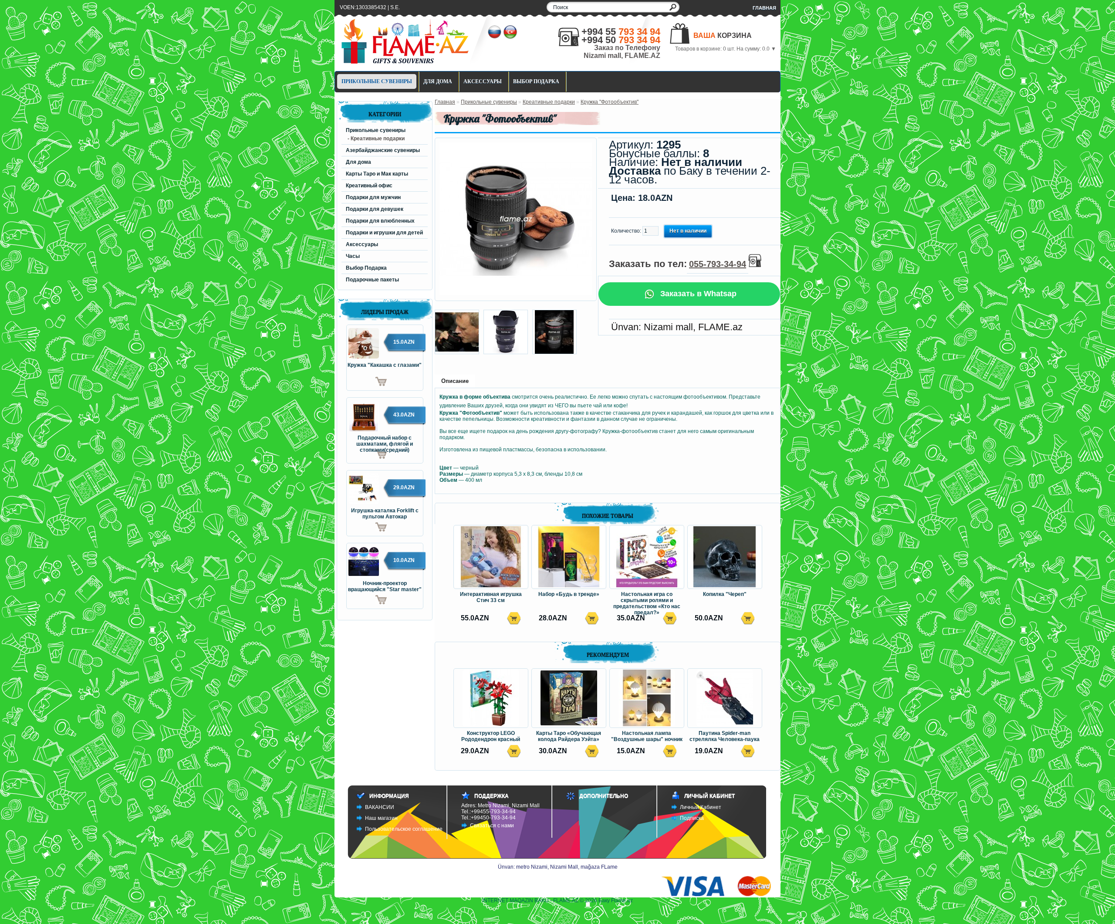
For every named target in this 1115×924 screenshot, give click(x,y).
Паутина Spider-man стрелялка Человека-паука (724, 736)
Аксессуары (482, 81)
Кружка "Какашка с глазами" (385, 365)
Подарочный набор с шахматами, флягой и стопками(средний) (384, 441)
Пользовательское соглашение (404, 829)
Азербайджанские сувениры (383, 150)
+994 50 (620, 39)
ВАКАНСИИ (379, 807)
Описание (455, 381)
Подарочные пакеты (372, 280)
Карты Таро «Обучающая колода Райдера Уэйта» (568, 736)
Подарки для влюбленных (380, 221)
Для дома (437, 81)
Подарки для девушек (374, 209)
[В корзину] (367, 381)
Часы (353, 256)
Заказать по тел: (677, 263)
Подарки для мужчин (373, 197)
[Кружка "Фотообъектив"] (515, 293)
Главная (764, 7)
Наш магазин (381, 818)
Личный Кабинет (700, 807)
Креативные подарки (549, 102)
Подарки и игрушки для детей (384, 233)
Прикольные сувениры (376, 81)
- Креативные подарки (376, 138)
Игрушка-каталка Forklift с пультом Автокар (385, 514)
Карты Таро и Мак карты (377, 174)
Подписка (692, 818)
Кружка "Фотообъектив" (610, 102)
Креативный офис (369, 186)
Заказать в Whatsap (697, 293)
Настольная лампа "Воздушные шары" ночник (647, 736)
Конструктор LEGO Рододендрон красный (490, 736)
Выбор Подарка (536, 81)
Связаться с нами (492, 825)
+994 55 (620, 31)
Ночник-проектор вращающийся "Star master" (385, 586)
